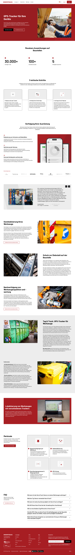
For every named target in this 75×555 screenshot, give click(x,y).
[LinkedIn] (30, 551)
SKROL (70, 551)
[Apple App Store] (34, 551)
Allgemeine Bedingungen (24, 551)
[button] (16, 2)
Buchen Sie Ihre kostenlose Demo (11, 309)
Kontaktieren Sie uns (19, 29)
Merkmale (27, 2)
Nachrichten (22, 2)
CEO (16, 538)
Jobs (29, 544)
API (38, 540)
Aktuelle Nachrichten (32, 538)
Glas (16, 544)
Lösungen (16, 2)
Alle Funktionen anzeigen (10, 445)
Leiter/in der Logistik (18, 540)
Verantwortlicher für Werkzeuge (20, 546)
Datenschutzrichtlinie (14, 551)
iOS (38, 544)
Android (39, 542)
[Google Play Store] (41, 551)
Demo (39, 538)
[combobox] (60, 2)
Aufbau (16, 542)
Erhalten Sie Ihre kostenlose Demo (11, 242)
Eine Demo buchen (8, 29)
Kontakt (32, 2)
